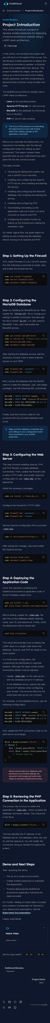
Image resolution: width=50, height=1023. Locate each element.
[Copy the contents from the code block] (43, 276)
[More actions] (21, 46)
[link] (25, 934)
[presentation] (25, 279)
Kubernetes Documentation (17, 913)
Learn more (11, 940)
